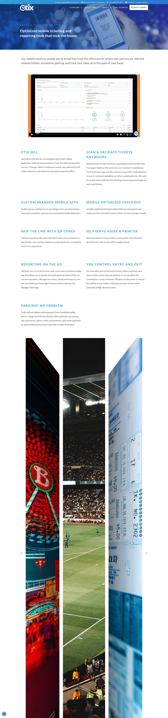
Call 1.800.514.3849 (116, 2)
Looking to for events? (66, 2)
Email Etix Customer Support (138, 2)
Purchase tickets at (94, 2)
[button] (21, 553)
